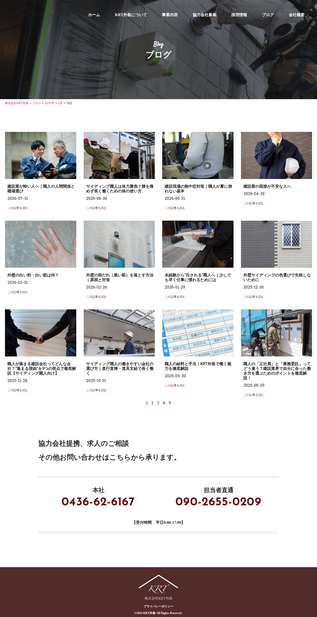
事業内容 (170, 15)
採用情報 (239, 15)
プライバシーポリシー (158, 606)
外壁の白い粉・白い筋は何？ (33, 275)
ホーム (94, 15)
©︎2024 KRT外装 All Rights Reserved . (158, 613)
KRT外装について (131, 15)
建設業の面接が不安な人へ (267, 186)
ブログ (268, 15)
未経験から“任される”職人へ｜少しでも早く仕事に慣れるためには (198, 277)
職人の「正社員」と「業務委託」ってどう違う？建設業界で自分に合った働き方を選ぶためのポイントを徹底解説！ (277, 371)
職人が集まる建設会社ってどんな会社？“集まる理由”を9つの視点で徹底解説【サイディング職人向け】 (41, 368)
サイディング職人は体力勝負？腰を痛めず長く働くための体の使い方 (120, 188)
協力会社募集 (204, 15)
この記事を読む (17, 208)
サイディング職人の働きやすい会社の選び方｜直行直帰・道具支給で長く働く (120, 368)
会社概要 (297, 15)
